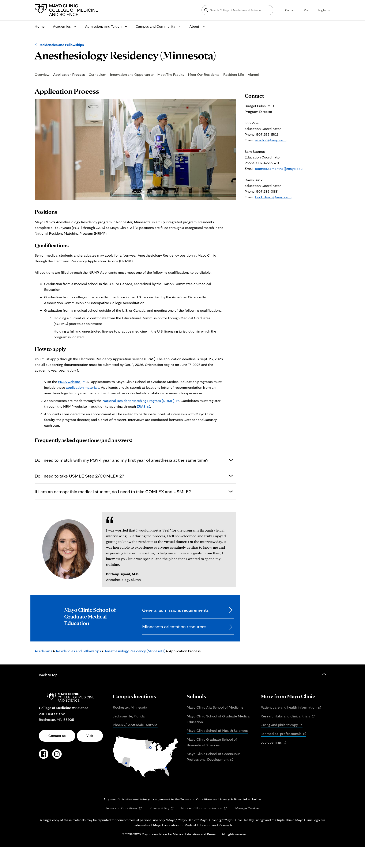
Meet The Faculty (170, 74)
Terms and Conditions (123, 808)
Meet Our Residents (203, 74)
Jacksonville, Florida (129, 716)
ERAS (143, 406)
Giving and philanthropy (281, 725)
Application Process (69, 74)
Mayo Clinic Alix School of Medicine (215, 707)
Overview (42, 74)
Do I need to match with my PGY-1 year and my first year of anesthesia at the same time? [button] (121, 460)
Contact (290, 10)
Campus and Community (155, 26)
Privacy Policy (162, 808)
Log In (322, 10)
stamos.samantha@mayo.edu (278, 168)
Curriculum (97, 74)
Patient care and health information (291, 707)
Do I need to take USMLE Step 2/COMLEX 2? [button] (79, 476)
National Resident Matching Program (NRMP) (140, 400)
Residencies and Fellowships (61, 44)
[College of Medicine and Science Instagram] (57, 756)
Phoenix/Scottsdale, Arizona (135, 725)
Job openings (273, 742)
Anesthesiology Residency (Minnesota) (135, 651)
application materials (82, 387)
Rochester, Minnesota (130, 707)
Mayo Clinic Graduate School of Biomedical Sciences (212, 742)
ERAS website (71, 381)
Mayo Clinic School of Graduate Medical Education (219, 719)
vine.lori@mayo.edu (270, 140)
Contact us (57, 735)
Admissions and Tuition (103, 26)
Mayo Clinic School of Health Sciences (217, 730)
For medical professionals (283, 734)
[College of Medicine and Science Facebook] (43, 756)
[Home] (67, 10)
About (194, 26)
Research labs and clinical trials (288, 716)
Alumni (253, 74)
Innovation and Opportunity (132, 74)
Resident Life (233, 74)
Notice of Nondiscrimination (204, 808)
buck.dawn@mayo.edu (273, 197)
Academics (62, 26)
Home (40, 26)
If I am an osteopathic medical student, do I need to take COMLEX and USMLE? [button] (113, 491)
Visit (306, 10)
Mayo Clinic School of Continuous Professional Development (213, 756)
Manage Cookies (247, 808)
